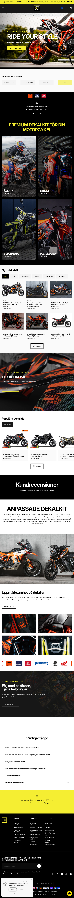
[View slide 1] (34, 113)
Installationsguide (35, 835)
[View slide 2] (36, 113)
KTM (4, 300)
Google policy (20, 885)
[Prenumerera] (39, 866)
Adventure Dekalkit (17, 824)
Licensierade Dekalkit (49, 826)
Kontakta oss (34, 844)
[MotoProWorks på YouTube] (62, 874)
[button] (62, 8)
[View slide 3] (38, 113)
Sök (65, 82)
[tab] (5, 276)
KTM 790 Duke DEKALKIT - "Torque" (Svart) (41, 455)
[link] (30, 96)
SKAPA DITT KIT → (16, 48)
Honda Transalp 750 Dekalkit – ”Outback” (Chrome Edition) (34, 304)
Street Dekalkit (18, 827)
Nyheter (47, 840)
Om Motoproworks (49, 836)
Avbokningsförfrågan (36, 827)
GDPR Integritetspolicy (50, 843)
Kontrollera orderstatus (33, 824)
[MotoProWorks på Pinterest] (71, 874)
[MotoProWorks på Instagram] (57, 874)
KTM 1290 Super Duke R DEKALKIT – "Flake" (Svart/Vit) (59, 304)
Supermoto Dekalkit (17, 831)
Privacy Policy (12, 885)
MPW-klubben (49, 830)
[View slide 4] (40, 113)
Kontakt (51, 894)
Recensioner (49, 823)
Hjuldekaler (17, 840)
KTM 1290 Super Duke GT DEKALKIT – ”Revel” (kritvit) (12, 304)
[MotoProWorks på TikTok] (66, 874)
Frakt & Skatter (34, 842)
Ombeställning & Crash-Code (35, 838)
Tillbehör (16, 843)
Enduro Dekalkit (19, 837)
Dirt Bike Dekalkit (19, 835)
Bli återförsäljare (50, 833)
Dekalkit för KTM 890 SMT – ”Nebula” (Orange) (12, 335)
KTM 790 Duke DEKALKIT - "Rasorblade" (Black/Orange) (13, 455)
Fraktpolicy (45, 894)
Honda (29, 300)
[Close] (32, 879)
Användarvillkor (38, 894)
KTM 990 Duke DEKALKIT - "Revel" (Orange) (37, 335)
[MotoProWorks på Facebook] (52, 874)
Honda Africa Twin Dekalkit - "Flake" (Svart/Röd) (60, 335)
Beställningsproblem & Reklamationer (36, 831)
